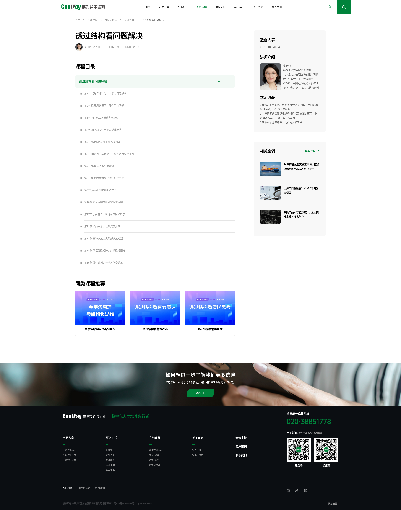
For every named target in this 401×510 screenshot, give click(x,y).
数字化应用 (111, 20)
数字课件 (110, 470)
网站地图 (332, 503)
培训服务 (110, 460)
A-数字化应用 (69, 455)
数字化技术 (154, 465)
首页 (77, 20)
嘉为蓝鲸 (100, 488)
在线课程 (92, 20)
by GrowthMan (144, 503)
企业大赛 (110, 455)
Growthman (83, 488)
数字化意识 (154, 455)
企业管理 (129, 20)
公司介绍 (196, 449)
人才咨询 (110, 465)
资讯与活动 (197, 455)
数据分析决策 (155, 449)
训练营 (109, 449)
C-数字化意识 (69, 449)
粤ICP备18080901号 (124, 503)
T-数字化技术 (69, 460)
